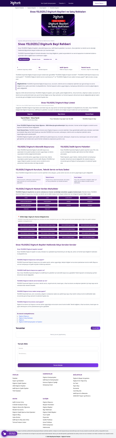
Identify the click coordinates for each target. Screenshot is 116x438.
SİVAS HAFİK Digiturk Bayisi (88, 229)
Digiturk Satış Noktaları (26, 318)
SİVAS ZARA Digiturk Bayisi (88, 237)
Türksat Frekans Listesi (19, 422)
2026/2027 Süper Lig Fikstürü (81, 396)
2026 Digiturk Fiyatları (19, 386)
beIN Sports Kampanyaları (50, 380)
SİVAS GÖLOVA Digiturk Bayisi (48, 229)
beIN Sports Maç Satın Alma (21, 420)
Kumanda (76, 388)
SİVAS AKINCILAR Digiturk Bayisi (27, 225)
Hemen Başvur (100, 3)
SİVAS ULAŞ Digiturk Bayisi (68, 237)
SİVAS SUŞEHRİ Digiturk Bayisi (27, 237)
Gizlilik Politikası (47, 420)
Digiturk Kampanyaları (49, 377)
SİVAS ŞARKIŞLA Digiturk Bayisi (48, 237)
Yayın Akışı (76, 386)
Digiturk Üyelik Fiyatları (19, 383)
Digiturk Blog (16, 415)
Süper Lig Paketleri (18, 381)
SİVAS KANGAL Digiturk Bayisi (48, 233)
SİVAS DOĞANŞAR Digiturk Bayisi (88, 225)
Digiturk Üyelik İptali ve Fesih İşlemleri (24, 412)
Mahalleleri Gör (48, 59)
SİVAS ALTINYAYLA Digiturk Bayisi (48, 225)
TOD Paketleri (17, 391)
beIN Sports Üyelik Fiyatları (21, 388)
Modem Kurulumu (18, 410)
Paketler (62, 3)
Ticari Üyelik (46, 415)
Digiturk (21, 320)
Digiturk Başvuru (24, 316)
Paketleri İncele (36, 59)
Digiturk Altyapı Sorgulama (81, 378)
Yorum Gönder (58, 365)
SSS (56, 59)
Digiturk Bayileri (47, 407)
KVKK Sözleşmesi (48, 425)
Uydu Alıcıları (16, 417)
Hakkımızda (46, 427)
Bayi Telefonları (47, 410)
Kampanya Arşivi (48, 385)
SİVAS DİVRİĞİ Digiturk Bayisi (68, 225)
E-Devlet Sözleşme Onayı (20, 405)
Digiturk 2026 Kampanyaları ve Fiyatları (30, 322)
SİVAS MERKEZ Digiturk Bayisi (88, 233)
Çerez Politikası (47, 422)
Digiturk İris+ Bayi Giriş (80, 381)
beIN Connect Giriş (18, 402)
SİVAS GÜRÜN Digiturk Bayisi (68, 229)
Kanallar (71, 3)
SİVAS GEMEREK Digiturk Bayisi (27, 229)
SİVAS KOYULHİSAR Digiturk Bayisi (68, 233)
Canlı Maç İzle (77, 391)
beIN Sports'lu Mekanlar (80, 393)
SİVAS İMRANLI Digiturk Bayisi (27, 233)
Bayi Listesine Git (24, 59)
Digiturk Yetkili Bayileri (49, 412)
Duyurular (46, 417)
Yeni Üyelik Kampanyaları (48, 3)
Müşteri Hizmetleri (48, 405)
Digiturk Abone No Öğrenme (21, 407)
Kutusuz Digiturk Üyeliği (50, 382)
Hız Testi (75, 383)
